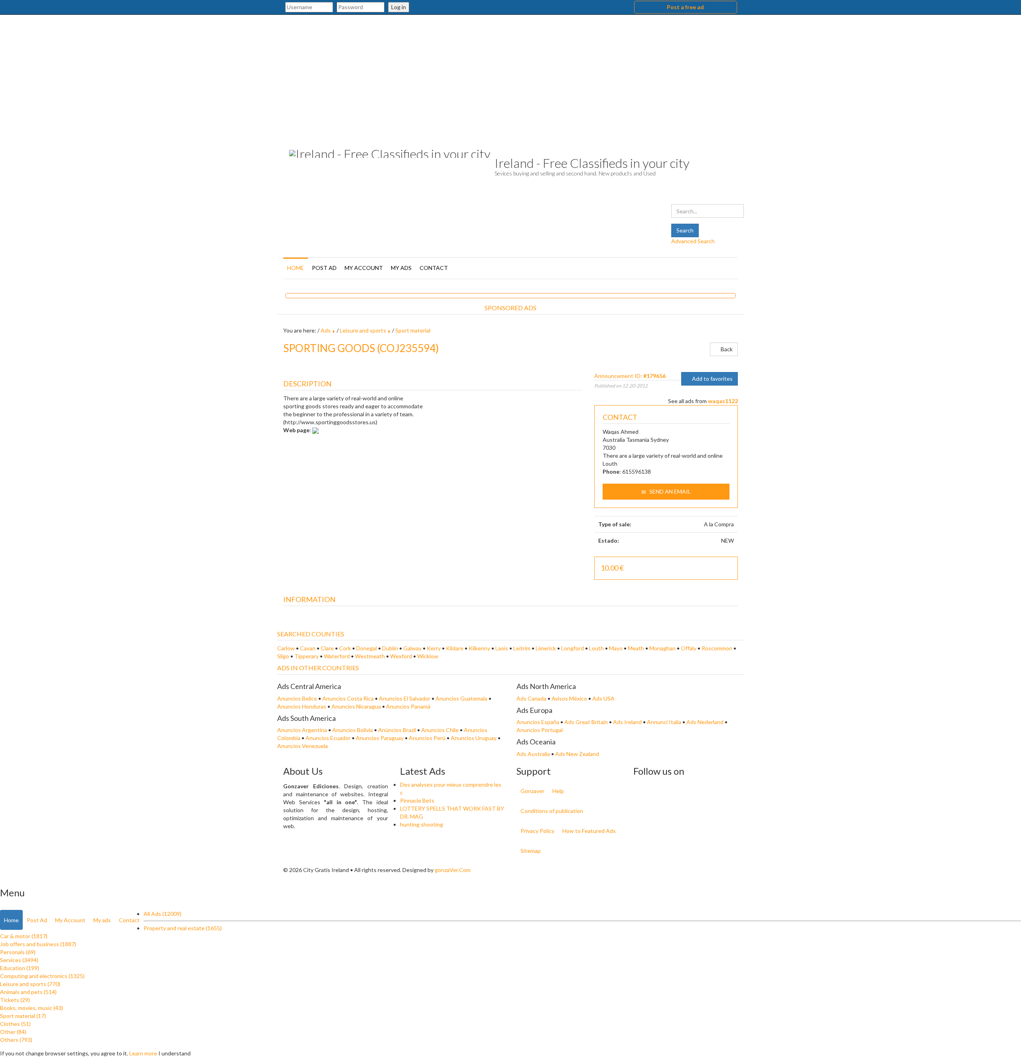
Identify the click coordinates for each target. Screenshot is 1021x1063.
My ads (401, 267)
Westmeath (370, 656)
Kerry (434, 648)
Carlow (286, 648)
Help (558, 790)
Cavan (307, 648)
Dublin (390, 648)
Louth (596, 648)
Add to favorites (712, 378)
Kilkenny (479, 648)
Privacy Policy (537, 830)
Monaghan (662, 648)
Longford (572, 648)
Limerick (546, 648)
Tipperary (306, 656)
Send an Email (669, 491)
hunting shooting (421, 824)
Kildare (454, 648)
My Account (364, 267)
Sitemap (530, 850)
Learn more (143, 1053)
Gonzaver (532, 790)
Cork (345, 648)
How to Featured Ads (589, 830)
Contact (434, 267)
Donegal (366, 648)
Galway (412, 648)
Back (726, 349)
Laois (501, 648)
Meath (636, 648)
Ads (326, 330)
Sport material (412, 330)
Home (295, 267)
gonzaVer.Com (453, 869)
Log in (398, 7)
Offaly (688, 648)
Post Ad (324, 267)
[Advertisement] (510, 74)
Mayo (616, 648)
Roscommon (717, 648)
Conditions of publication (551, 810)
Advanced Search (693, 241)
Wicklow (427, 656)
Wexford (401, 656)
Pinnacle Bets (417, 800)
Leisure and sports (363, 330)
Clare (327, 648)
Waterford (337, 656)
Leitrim (521, 648)
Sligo (283, 656)
